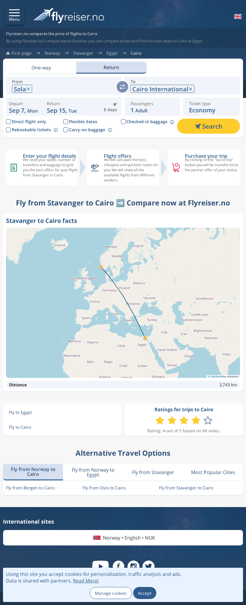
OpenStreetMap (218, 376)
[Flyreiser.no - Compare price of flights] (68, 16)
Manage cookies (111, 593)
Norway (52, 53)
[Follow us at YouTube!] (101, 567)
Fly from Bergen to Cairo (30, 488)
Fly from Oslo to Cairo (104, 488)
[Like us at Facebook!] (118, 567)
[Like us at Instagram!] (134, 567)
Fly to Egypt (20, 412)
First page (22, 53)
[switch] (122, 87)
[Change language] (237, 16)
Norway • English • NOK (129, 537)
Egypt (112, 53)
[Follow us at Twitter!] (148, 567)
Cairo (136, 53)
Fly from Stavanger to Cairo (186, 488)
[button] (14, 15)
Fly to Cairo (20, 427)
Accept (145, 593)
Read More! (86, 580)
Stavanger (83, 53)
